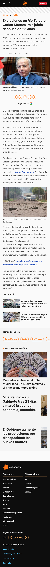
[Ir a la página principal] (25, 3)
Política (15, 15)
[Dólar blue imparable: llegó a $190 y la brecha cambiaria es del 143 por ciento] (11, 317)
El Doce (5, 15)
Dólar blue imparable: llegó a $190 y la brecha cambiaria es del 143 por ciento (34, 317)
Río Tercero (37, 339)
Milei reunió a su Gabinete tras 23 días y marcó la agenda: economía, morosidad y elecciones (20, 405)
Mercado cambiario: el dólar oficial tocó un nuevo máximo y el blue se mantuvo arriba (24, 384)
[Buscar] (9, 3)
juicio (24, 339)
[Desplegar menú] (4, 3)
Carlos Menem (11, 339)
